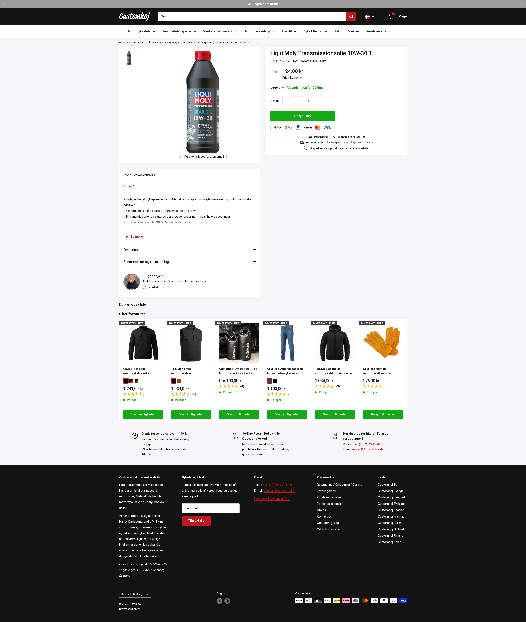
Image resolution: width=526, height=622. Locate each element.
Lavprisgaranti (326, 491)
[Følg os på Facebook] (219, 601)
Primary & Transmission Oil (184, 42)
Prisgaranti (321, 136)
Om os (321, 510)
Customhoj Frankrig (391, 516)
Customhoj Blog (328, 523)
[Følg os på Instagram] (227, 601)
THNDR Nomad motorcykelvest (182, 371)
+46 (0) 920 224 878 (366, 444)
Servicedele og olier (176, 31)
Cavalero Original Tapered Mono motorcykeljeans (285, 371)
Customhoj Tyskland (391, 504)
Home (122, 42)
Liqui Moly (277, 61)
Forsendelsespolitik (330, 504)
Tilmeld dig (196, 520)
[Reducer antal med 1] (287, 100)
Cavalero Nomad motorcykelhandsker (377, 371)
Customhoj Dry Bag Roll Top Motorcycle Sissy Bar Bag (238, 371)
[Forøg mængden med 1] (308, 100)
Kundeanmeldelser (329, 497)
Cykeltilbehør (313, 31)
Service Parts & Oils (139, 42)
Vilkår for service (328, 529)
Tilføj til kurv (302, 116)
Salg (337, 31)
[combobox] (252, 16)
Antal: (274, 101)
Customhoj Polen (389, 542)
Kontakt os (156, 287)
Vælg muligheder (143, 414)
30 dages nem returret (351, 136)
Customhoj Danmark (392, 497)
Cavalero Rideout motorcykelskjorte (136, 371)
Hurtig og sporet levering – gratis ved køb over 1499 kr (339, 142)
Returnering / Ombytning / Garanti (339, 484)
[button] (133, 394)
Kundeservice (376, 31)
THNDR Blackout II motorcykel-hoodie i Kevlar (333, 371)
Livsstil (287, 31)
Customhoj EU (387, 484)
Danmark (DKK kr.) (131, 594)
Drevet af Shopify (129, 608)
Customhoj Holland (391, 529)
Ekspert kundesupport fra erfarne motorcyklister (339, 148)
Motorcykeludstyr (257, 31)
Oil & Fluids (160, 42)
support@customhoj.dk (367, 449)
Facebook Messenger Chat (272, 498)
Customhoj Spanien (391, 510)
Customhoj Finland (390, 535)
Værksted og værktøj (218, 31)
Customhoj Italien (390, 523)
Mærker (353, 31)
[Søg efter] (351, 16)
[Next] (407, 371)
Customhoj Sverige (391, 491)
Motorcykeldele (139, 31)
